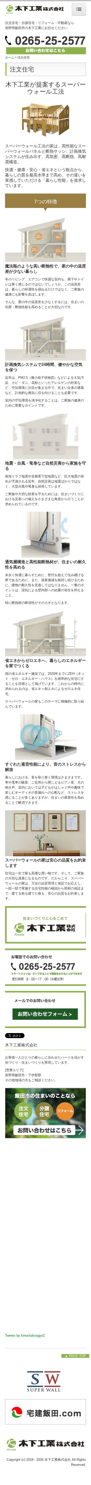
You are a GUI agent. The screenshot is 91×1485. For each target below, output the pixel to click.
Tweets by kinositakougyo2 (25, 1335)
